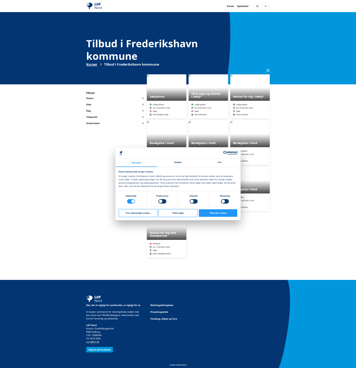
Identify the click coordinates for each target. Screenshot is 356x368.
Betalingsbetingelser (161, 305)
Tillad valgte (178, 213)
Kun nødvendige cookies (138, 213)
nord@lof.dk (92, 341)
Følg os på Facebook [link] (99, 349)
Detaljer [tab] (178, 162)
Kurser (230, 6)
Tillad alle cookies (218, 213)
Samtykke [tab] (136, 162)
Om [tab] (219, 162)
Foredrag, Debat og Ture (163, 318)
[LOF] (106, 6)
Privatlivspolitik (159, 312)
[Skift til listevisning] (268, 70)
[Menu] (266, 6)
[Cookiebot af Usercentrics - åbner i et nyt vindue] (225, 153)
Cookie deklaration (178, 365)
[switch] (162, 201)
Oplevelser (243, 6)
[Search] (257, 6)
